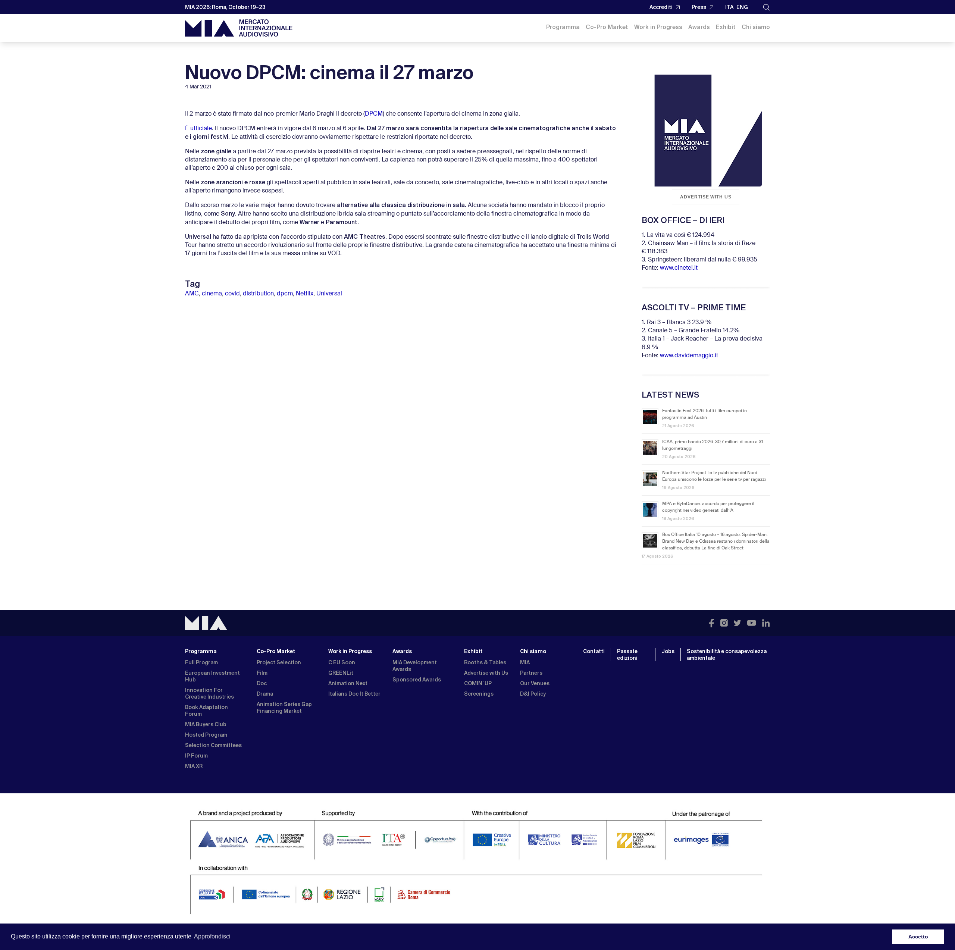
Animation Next (347, 683)
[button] (766, 7)
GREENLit (340, 673)
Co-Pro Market (607, 27)
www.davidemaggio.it (689, 356)
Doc (262, 683)
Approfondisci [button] (212, 936)
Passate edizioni (627, 654)
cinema (212, 294)
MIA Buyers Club (205, 724)
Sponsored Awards (416, 679)
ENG (742, 7)
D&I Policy (533, 693)
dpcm (285, 294)
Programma (563, 27)
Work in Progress (658, 27)
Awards (699, 27)
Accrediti (661, 7)
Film (262, 673)
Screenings (479, 693)
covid (232, 294)
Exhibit (726, 27)
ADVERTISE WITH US (706, 197)
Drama (265, 693)
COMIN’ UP (478, 683)
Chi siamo (756, 27)
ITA (729, 7)
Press (699, 7)
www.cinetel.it (679, 268)
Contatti (594, 651)
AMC (192, 294)
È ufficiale (198, 129)
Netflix (304, 294)
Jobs (667, 651)
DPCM (374, 114)
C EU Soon (341, 662)
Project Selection (279, 662)
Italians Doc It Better (354, 693)
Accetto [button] (918, 937)
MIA (525, 662)
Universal (329, 294)
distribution (258, 294)
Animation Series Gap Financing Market (284, 707)
